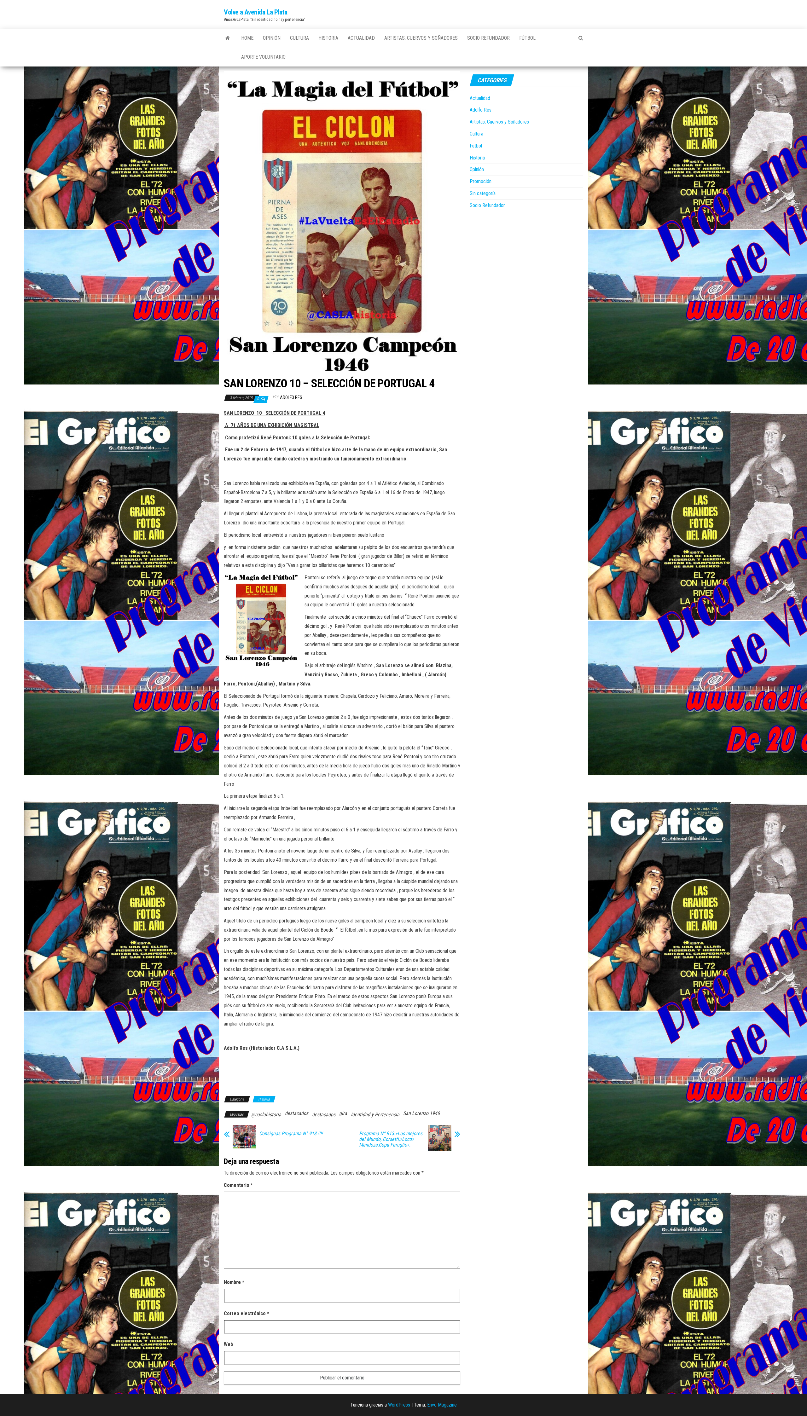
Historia (328, 38)
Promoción (480, 181)
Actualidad (361, 38)
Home (247, 38)
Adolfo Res (291, 397)
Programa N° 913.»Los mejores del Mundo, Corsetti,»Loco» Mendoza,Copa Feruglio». (390, 1139)
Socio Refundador (488, 38)
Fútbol (527, 38)
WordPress (399, 1405)
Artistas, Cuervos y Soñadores (421, 38)
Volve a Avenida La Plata (255, 12)
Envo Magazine (442, 1405)
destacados (296, 1113)
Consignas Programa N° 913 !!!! (291, 1133)
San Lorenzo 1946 (421, 1113)
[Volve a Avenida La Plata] (227, 38)
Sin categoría (483, 193)
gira (343, 1113)
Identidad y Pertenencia (375, 1115)
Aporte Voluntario (263, 57)
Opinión (272, 38)
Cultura (299, 38)
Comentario (238, 1185)
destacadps (323, 1115)
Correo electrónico (246, 1313)
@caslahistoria (266, 1115)
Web (228, 1344)
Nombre (234, 1282)
